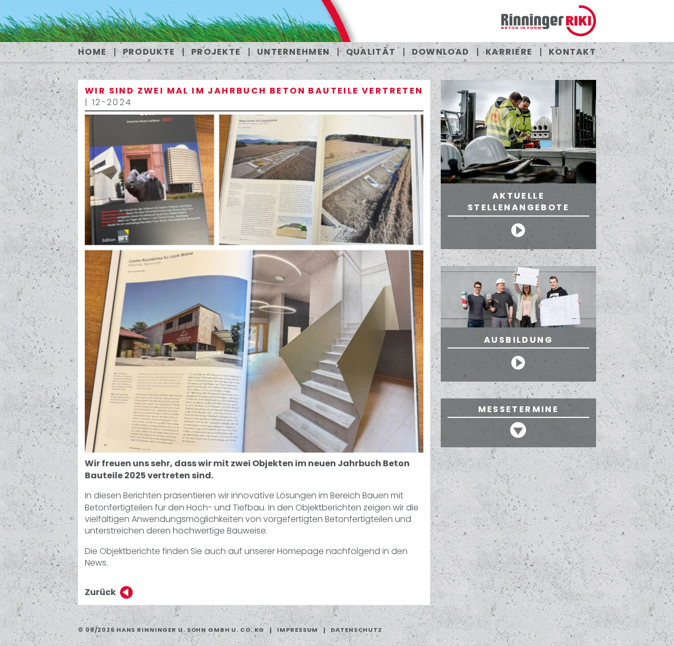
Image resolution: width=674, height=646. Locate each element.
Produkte (149, 52)
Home (92, 52)
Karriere (508, 52)
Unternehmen (293, 52)
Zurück (100, 592)
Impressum (297, 630)
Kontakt (572, 52)
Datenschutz (356, 630)
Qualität (370, 52)
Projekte (216, 52)
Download (440, 52)
